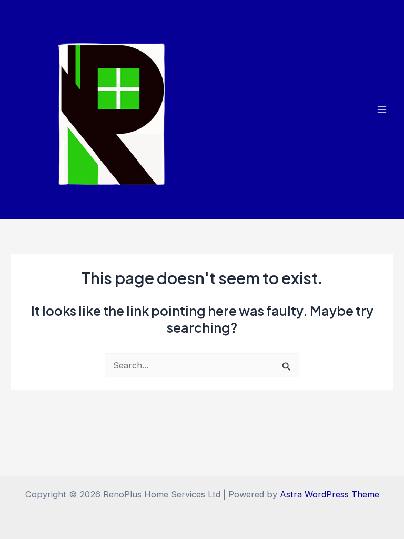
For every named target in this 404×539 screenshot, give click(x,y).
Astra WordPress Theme (329, 494)
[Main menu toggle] (381, 110)
